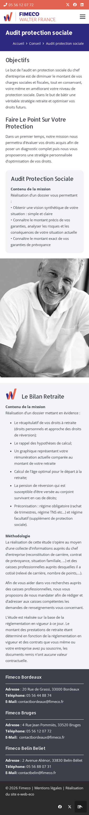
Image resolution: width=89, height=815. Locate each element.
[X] (67, 4)
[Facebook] (74, 4)
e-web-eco (25, 794)
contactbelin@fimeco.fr (37, 772)
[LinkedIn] (81, 4)
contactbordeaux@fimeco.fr (41, 701)
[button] (82, 17)
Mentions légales (48, 787)
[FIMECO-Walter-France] (30, 16)
